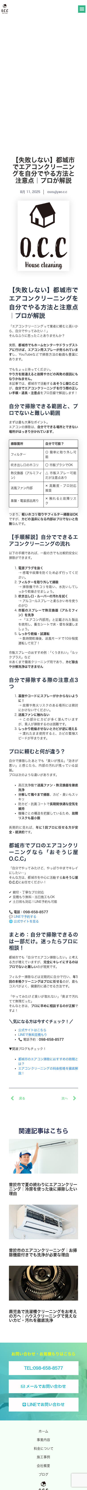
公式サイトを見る (26, 921)
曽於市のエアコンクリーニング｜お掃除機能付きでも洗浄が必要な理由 (43, 1252)
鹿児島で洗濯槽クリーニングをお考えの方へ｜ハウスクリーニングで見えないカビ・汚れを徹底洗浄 (43, 1316)
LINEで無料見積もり (32, 1034)
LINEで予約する (25, 916)
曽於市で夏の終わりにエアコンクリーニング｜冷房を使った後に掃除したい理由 (43, 1189)
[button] (82, 9)
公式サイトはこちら (32, 1030)
